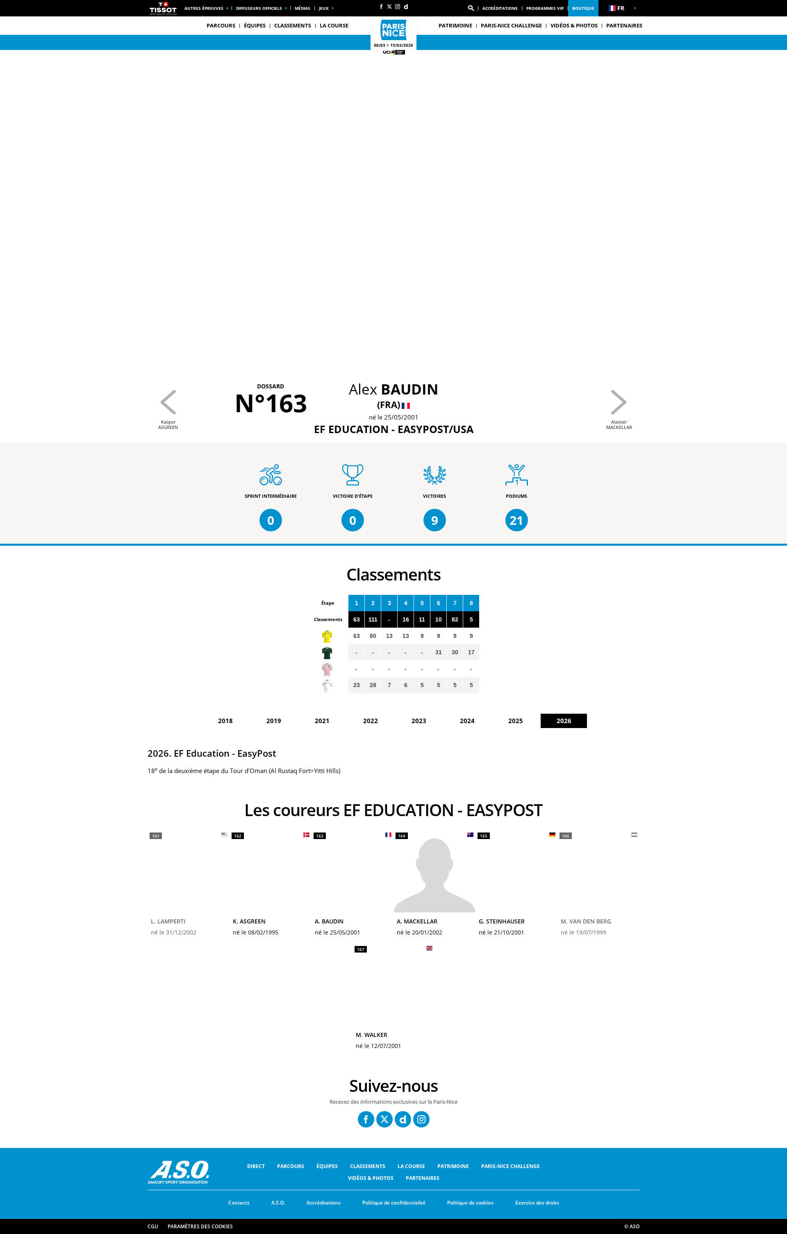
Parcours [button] (221, 25)
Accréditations (500, 8)
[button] (471, 8)
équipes (327, 1166)
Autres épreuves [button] (203, 8)
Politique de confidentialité (393, 1202)
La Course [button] (334, 25)
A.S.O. (278, 1202)
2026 (564, 721)
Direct (256, 1166)
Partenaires (624, 25)
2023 (419, 721)
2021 (322, 721)
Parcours (290, 1166)
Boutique (583, 8)
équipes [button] (255, 25)
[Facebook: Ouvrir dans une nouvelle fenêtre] (381, 6)
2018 (225, 721)
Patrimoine (453, 1166)
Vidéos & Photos (574, 25)
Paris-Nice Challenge (511, 25)
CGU (153, 1226)
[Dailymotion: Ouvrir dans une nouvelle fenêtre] (405, 6)
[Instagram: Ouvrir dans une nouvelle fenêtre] (397, 6)
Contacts (239, 1202)
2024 (467, 721)
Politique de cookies (470, 1202)
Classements (292, 25)
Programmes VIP (545, 8)
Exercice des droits (537, 1202)
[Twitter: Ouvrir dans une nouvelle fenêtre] (389, 6)
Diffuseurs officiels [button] (259, 8)
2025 (515, 721)
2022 (370, 721)
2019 (273, 721)
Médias (302, 8)
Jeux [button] (324, 8)
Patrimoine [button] (455, 25)
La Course (411, 1166)
